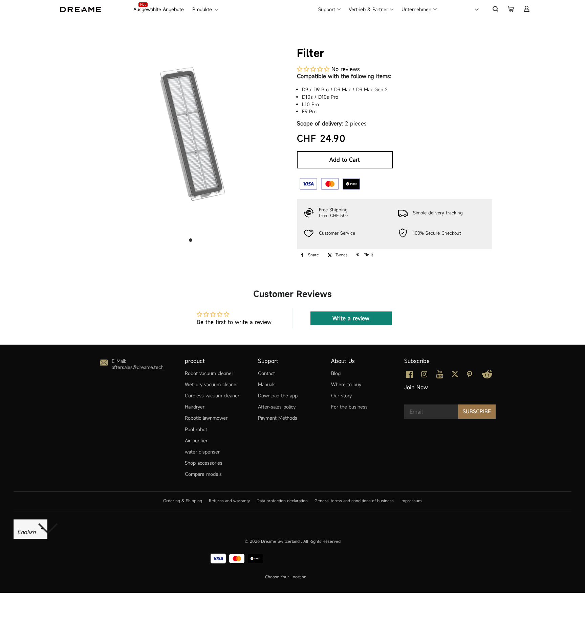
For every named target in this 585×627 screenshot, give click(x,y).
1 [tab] (190, 240)
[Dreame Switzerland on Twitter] (455, 375)
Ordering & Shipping (182, 500)
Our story (341, 395)
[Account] (526, 9)
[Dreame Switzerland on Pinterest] (469, 376)
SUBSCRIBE (477, 411)
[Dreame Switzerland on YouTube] (439, 376)
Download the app (278, 395)
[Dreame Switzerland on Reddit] (487, 376)
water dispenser (202, 451)
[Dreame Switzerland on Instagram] (424, 375)
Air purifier (196, 440)
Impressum (411, 500)
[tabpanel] (190, 133)
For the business (349, 406)
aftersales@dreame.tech (138, 367)
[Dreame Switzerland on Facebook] (409, 376)
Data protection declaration (282, 500)
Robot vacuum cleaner (209, 373)
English (460, 9)
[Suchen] (495, 9)
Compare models (203, 474)
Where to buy (346, 384)
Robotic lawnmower (206, 418)
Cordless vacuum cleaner (212, 395)
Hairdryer (194, 406)
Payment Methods (277, 418)
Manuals (267, 384)
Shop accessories (203, 463)
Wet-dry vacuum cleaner (211, 384)
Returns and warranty (229, 500)
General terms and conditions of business (354, 500)
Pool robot (196, 429)
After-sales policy (277, 406)
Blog (336, 373)
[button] (313, 69)
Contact (266, 373)
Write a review (350, 318)
